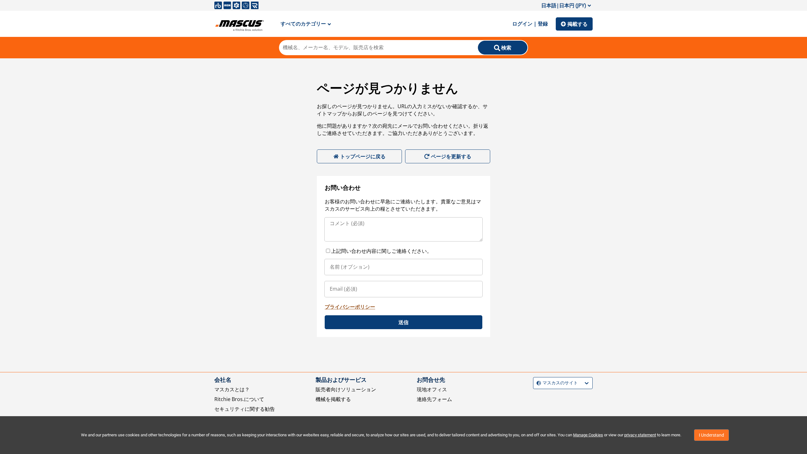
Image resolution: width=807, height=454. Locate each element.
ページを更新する (451, 156)
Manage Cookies (588, 435)
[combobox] (537, 383)
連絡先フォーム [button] (434, 399)
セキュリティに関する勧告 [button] (244, 408)
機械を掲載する (333, 399)
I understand (711, 435)
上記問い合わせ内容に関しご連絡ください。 (381, 250)
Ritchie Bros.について (239, 399)
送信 (403, 322)
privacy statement (640, 435)
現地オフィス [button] (432, 389)
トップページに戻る (363, 156)
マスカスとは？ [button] (232, 389)
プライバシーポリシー (350, 306)
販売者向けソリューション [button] (346, 389)
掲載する (577, 23)
